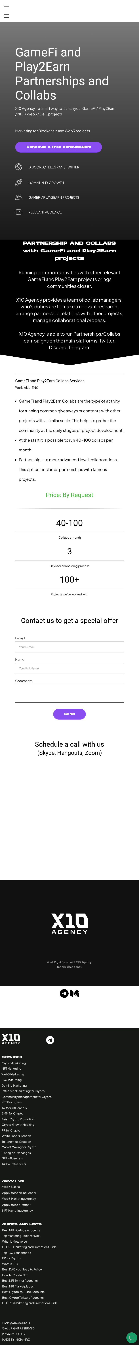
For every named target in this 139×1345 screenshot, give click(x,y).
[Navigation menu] (6, 5)
